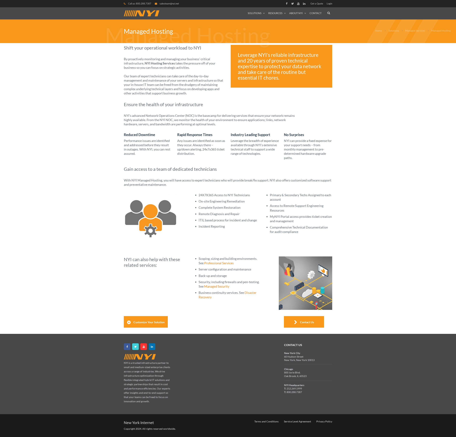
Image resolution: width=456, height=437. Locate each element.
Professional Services (219, 263)
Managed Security (216, 286)
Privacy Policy (324, 421)
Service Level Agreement (297, 421)
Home (378, 30)
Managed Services (415, 30)
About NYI (296, 13)
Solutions (254, 13)
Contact (316, 13)
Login (329, 3)
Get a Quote (316, 3)
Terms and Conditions (266, 421)
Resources (275, 13)
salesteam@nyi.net (169, 3)
